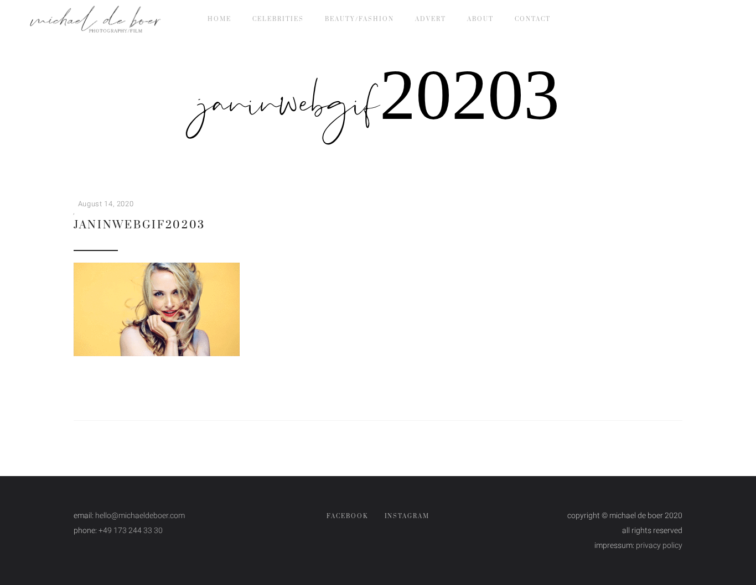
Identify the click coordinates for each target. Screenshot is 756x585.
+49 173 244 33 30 (131, 530)
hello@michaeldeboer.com (140, 515)
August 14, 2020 (106, 204)
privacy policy (659, 545)
